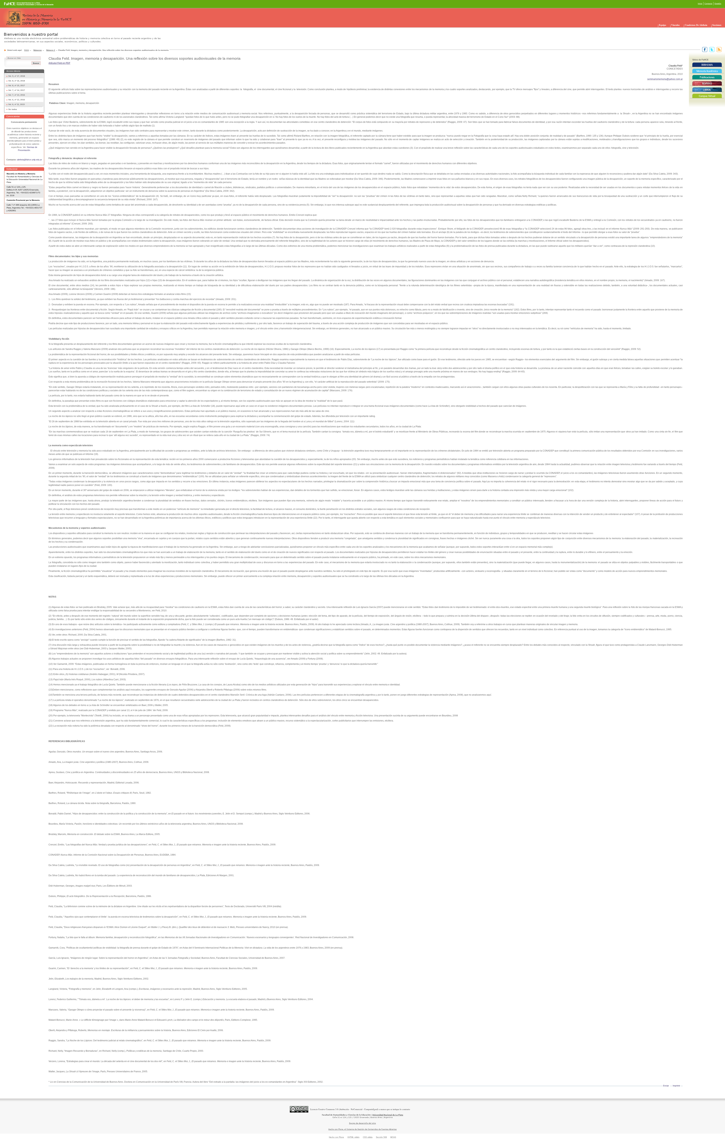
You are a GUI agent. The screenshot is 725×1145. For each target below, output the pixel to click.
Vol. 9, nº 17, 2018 (16, 76)
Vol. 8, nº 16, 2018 (16, 81)
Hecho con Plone (336, 1137)
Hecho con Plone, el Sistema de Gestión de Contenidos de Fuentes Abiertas (362, 1129)
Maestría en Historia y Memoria (21, 174)
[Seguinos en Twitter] (711, 49)
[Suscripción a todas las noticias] (718, 49)
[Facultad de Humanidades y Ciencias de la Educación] (14, 5)
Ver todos (12, 109)
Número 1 (50, 50)
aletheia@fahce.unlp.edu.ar (29, 159)
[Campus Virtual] (707, 96)
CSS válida (368, 1137)
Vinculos (675, 25)
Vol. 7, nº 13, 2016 (16, 95)
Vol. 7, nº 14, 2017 (16, 90)
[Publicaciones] (707, 77)
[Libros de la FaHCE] (707, 89)
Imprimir (676, 1086)
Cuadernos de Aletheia (696, 25)
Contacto (708, 3)
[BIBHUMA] (707, 65)
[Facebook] (704, 49)
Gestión (717, 3)
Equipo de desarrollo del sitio (362, 1123)
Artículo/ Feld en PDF (59, 63)
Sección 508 (381, 1137)
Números (37, 50)
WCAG (393, 1137)
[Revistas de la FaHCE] (707, 83)
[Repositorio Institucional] (707, 71)
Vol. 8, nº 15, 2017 (16, 85)
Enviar (666, 1086)
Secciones (716, 25)
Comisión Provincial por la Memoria (23, 200)
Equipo (662, 25)
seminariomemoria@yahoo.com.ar (665, 79)
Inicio (700, 3)
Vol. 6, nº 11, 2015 (16, 104)
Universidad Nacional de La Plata (387, 1115)
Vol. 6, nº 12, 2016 (16, 100)
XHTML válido (353, 1137)
